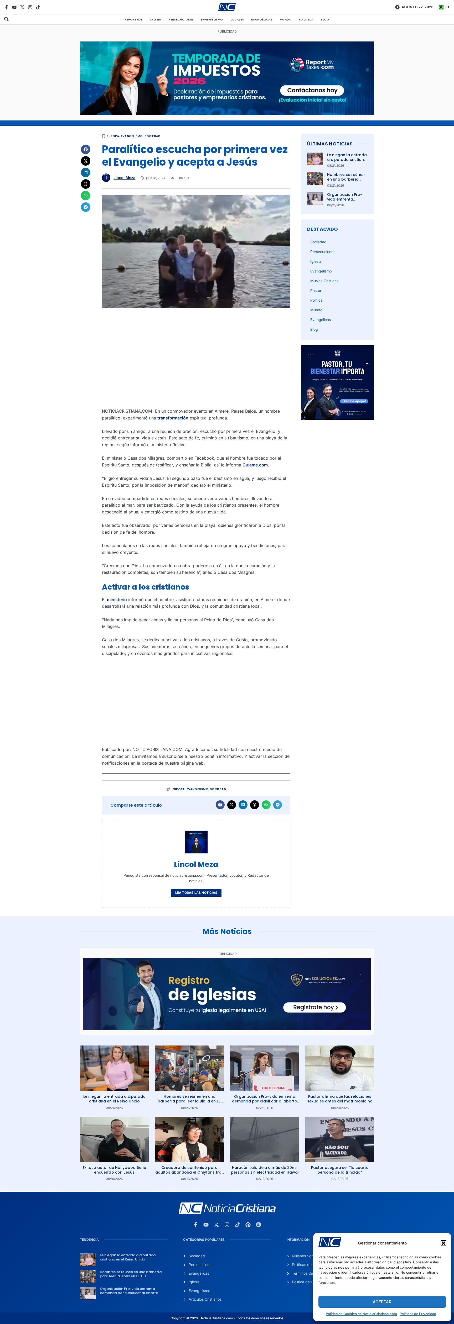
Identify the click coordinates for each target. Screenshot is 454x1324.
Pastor (315, 290)
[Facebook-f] (6, 7)
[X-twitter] (22, 7)
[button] (443, 1243)
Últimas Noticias (330, 143)
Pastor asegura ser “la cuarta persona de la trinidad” (340, 1170)
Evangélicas (261, 19)
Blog (325, 19)
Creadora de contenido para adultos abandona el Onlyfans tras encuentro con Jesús (189, 1172)
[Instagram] (30, 7)
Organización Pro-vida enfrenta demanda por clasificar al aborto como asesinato (264, 1101)
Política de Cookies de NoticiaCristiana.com (361, 1314)
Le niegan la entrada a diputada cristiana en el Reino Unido (347, 159)
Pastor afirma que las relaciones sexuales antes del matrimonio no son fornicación (340, 1101)
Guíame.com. (256, 464)
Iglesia (155, 19)
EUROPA (113, 136)
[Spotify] (258, 1224)
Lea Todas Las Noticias (196, 893)
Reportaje (133, 19)
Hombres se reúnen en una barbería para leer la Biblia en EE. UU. (347, 182)
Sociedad (153, 136)
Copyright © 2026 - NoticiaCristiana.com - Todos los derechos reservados (227, 1318)
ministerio (117, 599)
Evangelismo (212, 19)
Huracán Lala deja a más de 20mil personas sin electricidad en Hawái (264, 1170)
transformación (172, 418)
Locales (237, 19)
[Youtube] (14, 7)
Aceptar (382, 1301)
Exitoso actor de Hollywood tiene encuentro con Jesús (114, 1170)
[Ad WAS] (227, 1028)
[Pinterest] (248, 1224)
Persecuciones (181, 19)
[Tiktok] (38, 7)
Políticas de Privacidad (418, 1314)
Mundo (285, 19)
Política (306, 19)
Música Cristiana (324, 281)
